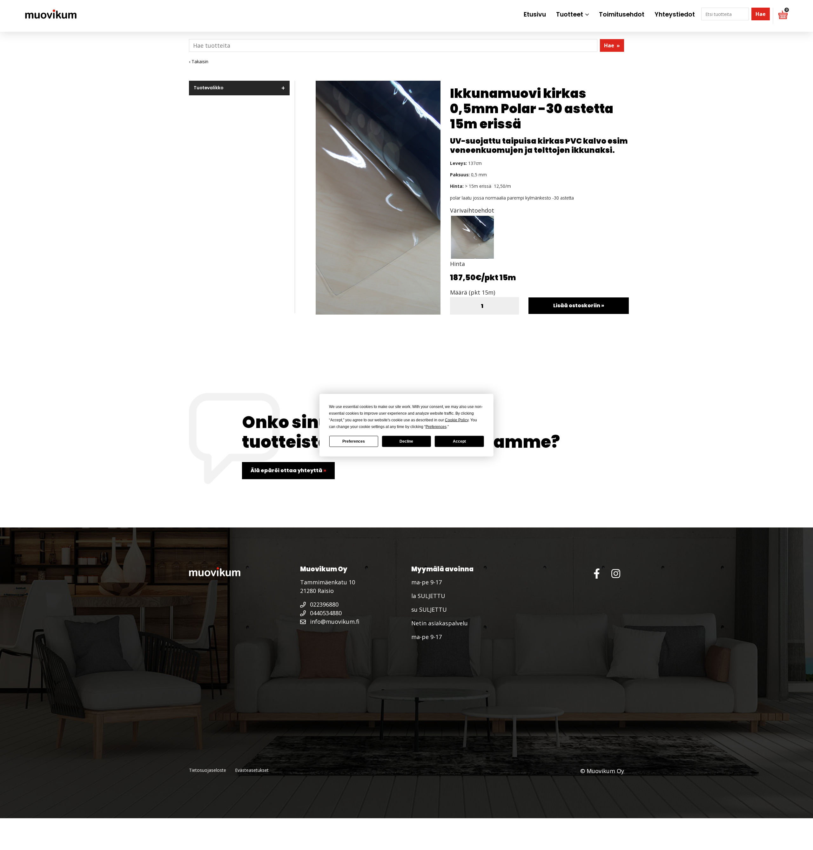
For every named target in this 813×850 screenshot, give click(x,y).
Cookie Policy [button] (456, 420)
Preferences (353, 441)
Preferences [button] (436, 426)
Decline (406, 441)
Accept (459, 441)
